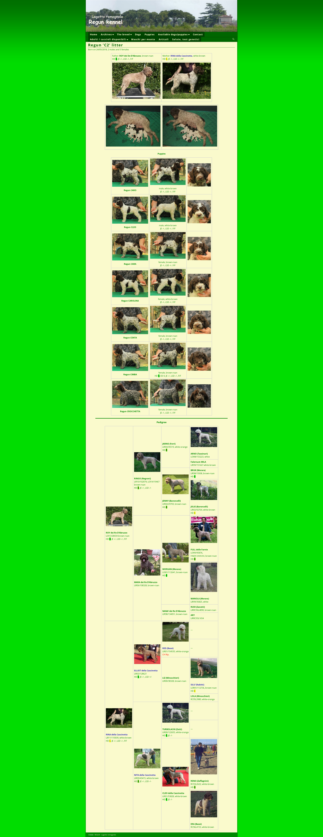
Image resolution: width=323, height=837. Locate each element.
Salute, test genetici (185, 39)
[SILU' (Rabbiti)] (204, 668)
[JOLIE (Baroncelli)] (204, 490)
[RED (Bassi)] (175, 632)
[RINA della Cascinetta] (187, 81)
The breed (123, 34)
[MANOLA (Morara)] (204, 577)
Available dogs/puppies (173, 34)
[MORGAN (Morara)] (175, 552)
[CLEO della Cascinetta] (175, 776)
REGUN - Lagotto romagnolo (105, 835)
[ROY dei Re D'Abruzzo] (136, 81)
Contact (198, 34)
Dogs (138, 34)
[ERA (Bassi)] (204, 804)
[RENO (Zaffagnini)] (204, 756)
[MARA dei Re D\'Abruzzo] (147, 562)
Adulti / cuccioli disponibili (108, 39)
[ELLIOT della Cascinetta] (147, 654)
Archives (106, 34)
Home (93, 34)
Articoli (164, 39)
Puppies (150, 34)
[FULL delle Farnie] (204, 529)
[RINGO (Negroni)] (147, 462)
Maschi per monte (143, 39)
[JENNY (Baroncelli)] (175, 484)
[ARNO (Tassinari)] (204, 437)
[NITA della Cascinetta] (147, 758)
